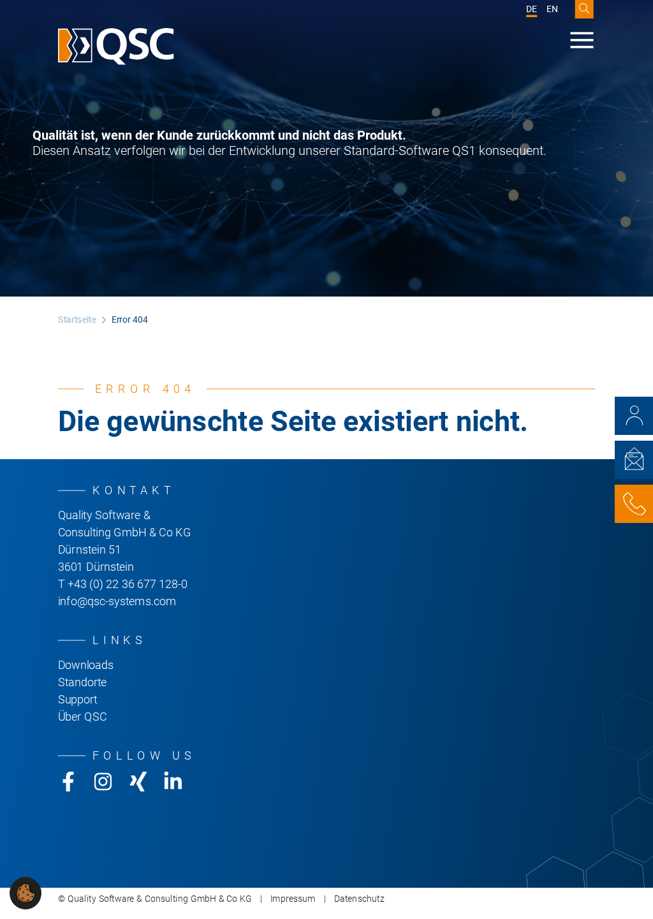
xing (138, 782)
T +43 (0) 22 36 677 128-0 (122, 584)
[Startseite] (116, 46)
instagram (103, 782)
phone (634, 504)
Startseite (77, 319)
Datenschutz (359, 898)
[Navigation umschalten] (582, 40)
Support (78, 700)
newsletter (634, 460)
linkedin (173, 782)
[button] (25, 892)
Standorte (82, 682)
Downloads (86, 665)
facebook (68, 782)
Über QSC (82, 717)
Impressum (293, 898)
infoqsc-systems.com (117, 601)
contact (634, 416)
